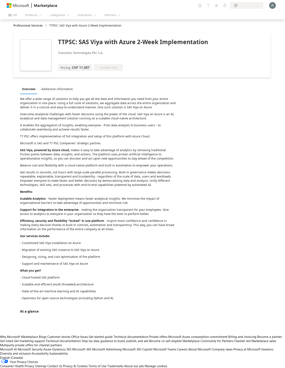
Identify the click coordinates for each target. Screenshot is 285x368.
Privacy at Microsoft (246, 349)
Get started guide (101, 337)
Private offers (158, 337)
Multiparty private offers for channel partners (31, 345)
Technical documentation (130, 337)
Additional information (57, 89)
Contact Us (54, 366)
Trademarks (115, 366)
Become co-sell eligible (165, 341)
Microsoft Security (30, 349)
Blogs (43, 337)
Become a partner (269, 337)
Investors (267, 349)
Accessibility (40, 353)
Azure (47, 349)
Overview (28, 89)
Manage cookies (156, 366)
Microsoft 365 (81, 349)
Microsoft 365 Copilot (137, 349)
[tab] (29, 88)
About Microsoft (199, 349)
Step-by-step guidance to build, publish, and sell (115, 341)
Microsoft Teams (164, 349)
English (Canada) (11, 357)
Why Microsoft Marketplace (19, 337)
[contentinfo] (46, 25)
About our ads (134, 366)
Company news (222, 349)
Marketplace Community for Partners (208, 341)
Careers (182, 349)
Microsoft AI (8, 349)
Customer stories (58, 337)
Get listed (6, 341)
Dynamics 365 (61, 349)
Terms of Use (97, 366)
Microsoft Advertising (107, 349)
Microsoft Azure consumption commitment (198, 337)
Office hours (79, 337)
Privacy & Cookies (75, 366)
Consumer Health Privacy (17, 366)
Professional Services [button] (28, 25)
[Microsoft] (18, 5)
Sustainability (58, 353)
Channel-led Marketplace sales (255, 341)
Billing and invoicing (242, 337)
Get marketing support (29, 341)
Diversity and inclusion (15, 353)
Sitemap (41, 366)
